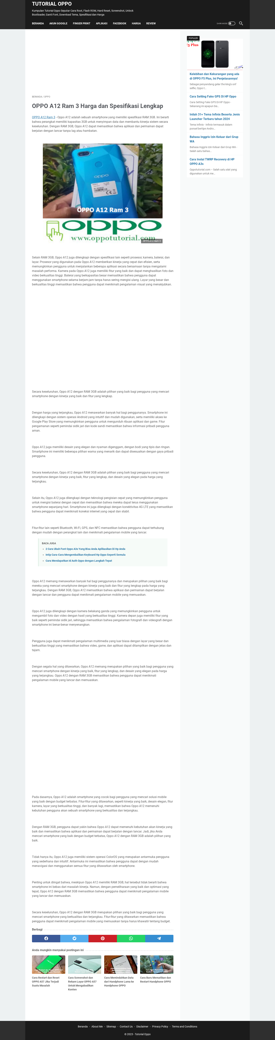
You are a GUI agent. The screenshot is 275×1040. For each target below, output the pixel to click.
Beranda (38, 23)
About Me (97, 1026)
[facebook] (46, 938)
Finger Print (81, 23)
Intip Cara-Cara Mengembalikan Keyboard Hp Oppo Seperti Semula (86, 554)
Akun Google (58, 23)
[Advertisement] (102, 62)
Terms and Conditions (184, 1026)
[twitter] (74, 938)
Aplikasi (101, 23)
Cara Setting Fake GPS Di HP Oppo (213, 96)
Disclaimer (142, 1026)
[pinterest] (102, 938)
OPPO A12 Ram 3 (43, 117)
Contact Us (126, 1026)
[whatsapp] (131, 938)
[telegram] (159, 938)
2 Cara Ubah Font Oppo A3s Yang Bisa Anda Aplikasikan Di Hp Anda (85, 549)
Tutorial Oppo (52, 4)
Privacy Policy (160, 1026)
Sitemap (111, 1026)
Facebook (119, 23)
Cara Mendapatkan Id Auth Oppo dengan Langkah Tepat (79, 560)
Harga (136, 23)
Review (151, 23)
